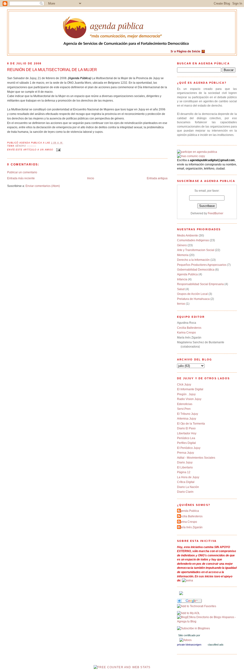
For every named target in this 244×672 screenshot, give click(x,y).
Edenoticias (184, 403)
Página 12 (183, 472)
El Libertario (185, 467)
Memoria (182, 254)
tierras (181, 303)
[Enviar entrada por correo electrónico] (57, 150)
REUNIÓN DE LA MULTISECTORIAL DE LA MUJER (52, 69)
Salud (181, 289)
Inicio (90, 178)
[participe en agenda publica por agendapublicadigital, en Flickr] (197, 151)
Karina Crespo (186, 332)
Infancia (182, 279)
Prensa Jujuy (185, 452)
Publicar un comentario (22, 172)
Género (20, 146)
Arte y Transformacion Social (195, 249)
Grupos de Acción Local (192, 293)
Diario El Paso (186, 428)
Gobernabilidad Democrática (195, 269)
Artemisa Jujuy (186, 418)
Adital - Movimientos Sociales (196, 457)
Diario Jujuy (185, 462)
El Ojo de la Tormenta (191, 423)
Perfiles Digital (186, 442)
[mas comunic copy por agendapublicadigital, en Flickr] (191, 156)
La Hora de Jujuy (188, 477)
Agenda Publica (187, 274)
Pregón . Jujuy (186, 394)
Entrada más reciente (21, 178)
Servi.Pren (184, 408)
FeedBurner (215, 213)
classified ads (216, 644)
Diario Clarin (185, 491)
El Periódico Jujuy (188, 447)
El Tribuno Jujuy (187, 413)
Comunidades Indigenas (193, 240)
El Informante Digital (190, 389)
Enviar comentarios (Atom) (42, 185)
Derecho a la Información (193, 259)
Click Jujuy (184, 384)
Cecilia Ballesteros (189, 327)
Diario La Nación (188, 486)
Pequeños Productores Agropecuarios (201, 264)
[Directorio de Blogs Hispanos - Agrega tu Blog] (207, 621)
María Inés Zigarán (190, 527)
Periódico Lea (186, 438)
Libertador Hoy (186, 433)
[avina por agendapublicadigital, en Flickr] (187, 580)
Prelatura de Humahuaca (193, 298)
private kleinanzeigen (189, 644)
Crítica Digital (185, 481)
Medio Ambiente (187, 235)
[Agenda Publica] (193, 628)
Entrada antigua (157, 178)
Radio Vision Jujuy (189, 398)
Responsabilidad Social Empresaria (200, 284)
